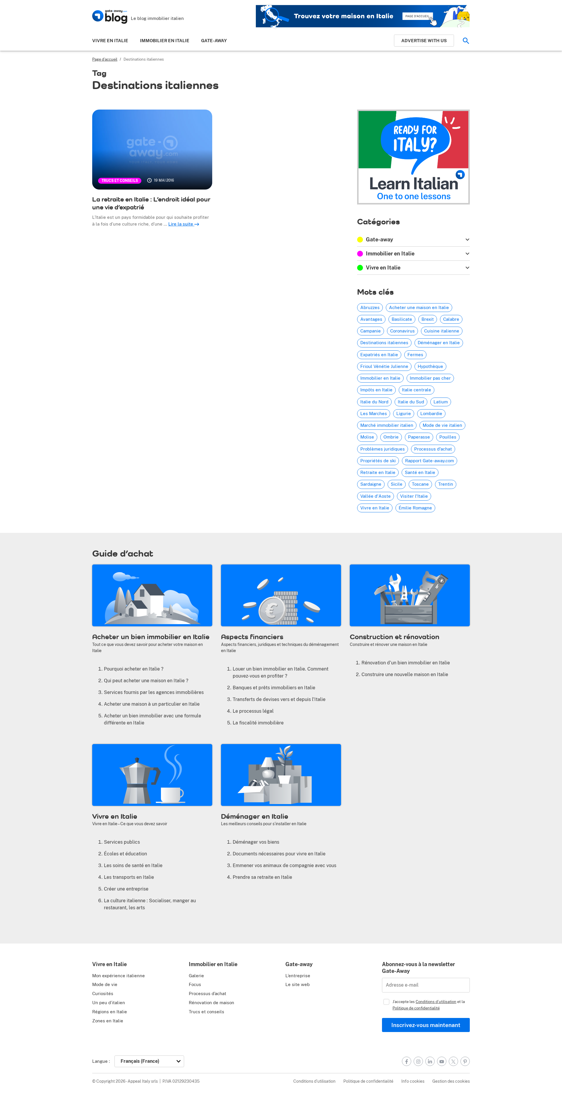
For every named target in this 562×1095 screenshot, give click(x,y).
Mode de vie (104, 984)
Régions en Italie (109, 1011)
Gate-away (214, 40)
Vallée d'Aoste (375, 496)
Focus (195, 984)
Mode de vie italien (442, 425)
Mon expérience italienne (118, 975)
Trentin (445, 484)
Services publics (122, 842)
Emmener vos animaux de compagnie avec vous (284, 865)
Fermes (415, 354)
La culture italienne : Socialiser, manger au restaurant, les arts (150, 904)
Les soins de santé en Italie (133, 865)
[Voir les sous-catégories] (467, 239)
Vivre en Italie (110, 40)
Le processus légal (253, 711)
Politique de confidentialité (416, 1008)
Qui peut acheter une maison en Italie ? (146, 680)
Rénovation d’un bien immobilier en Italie (405, 663)
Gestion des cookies (451, 1081)
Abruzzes (370, 307)
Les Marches (373, 413)
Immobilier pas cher (430, 378)
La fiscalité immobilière (258, 723)
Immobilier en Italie (164, 40)
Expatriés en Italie (379, 354)
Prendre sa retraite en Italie (262, 877)
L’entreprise (297, 975)
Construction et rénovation (394, 636)
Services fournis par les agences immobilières (154, 692)
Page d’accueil (104, 59)
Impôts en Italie (376, 389)
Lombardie (431, 413)
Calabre (451, 319)
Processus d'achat (433, 448)
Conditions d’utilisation (436, 1001)
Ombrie (391, 436)
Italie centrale (416, 389)
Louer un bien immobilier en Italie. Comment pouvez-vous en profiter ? (280, 672)
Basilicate (402, 319)
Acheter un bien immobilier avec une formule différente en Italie (152, 719)
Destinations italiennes (384, 342)
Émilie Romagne (415, 507)
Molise (367, 436)
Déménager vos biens (256, 842)
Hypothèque (430, 366)
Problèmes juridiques (382, 448)
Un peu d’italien (108, 1002)
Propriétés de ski (378, 460)
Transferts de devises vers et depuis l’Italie (279, 699)
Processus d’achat (207, 993)
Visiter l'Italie (414, 496)
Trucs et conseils (120, 181)
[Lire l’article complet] (152, 150)
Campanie (370, 330)
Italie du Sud (411, 401)
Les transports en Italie (129, 877)
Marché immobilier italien (386, 425)
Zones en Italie (107, 1020)
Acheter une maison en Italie (419, 307)
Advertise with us (424, 40)
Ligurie (403, 413)
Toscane (420, 484)
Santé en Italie (420, 472)
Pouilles (447, 436)
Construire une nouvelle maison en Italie (404, 674)
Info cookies (412, 1081)
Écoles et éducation (125, 854)
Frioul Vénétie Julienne (384, 366)
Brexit (428, 319)
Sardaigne (370, 484)
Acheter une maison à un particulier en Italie (152, 704)
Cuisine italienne (441, 330)
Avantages (371, 319)
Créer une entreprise (126, 889)
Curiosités (102, 993)
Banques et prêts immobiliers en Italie (274, 687)
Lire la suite (181, 223)
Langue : (101, 1061)
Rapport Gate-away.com (429, 460)
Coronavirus (402, 330)
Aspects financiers (252, 636)
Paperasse (419, 436)
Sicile (396, 484)
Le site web (297, 984)
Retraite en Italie (377, 472)
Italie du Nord (374, 401)
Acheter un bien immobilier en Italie (151, 636)
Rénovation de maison (211, 1002)
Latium (441, 401)
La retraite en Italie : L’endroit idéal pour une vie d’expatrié (151, 203)
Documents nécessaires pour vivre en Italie (279, 854)
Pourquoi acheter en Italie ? (133, 669)
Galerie (196, 975)
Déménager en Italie (439, 342)
